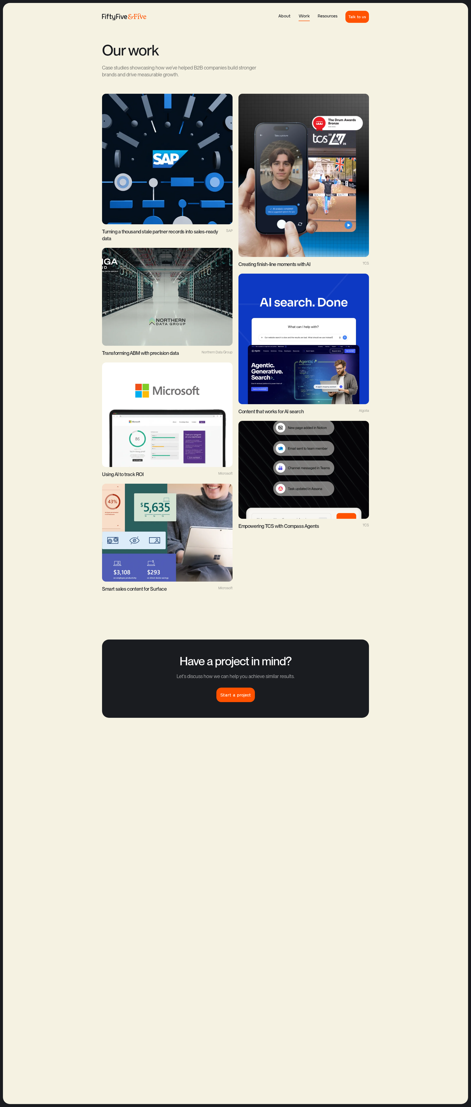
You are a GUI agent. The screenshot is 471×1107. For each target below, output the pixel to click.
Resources (328, 15)
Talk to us (357, 16)
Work (304, 15)
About (284, 15)
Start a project (235, 694)
